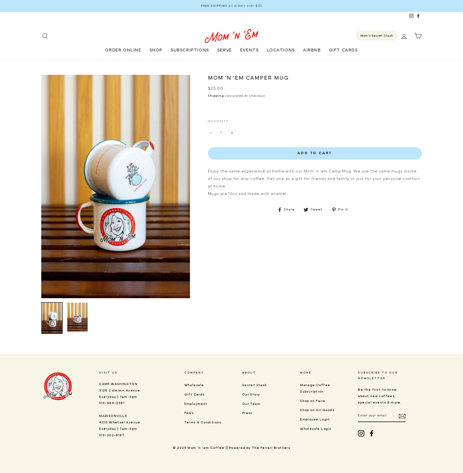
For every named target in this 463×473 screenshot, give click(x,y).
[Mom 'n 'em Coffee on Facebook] (371, 433)
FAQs (189, 413)
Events (249, 50)
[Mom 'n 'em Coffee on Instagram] (361, 433)
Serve (224, 50)
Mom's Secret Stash (376, 35)
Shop (156, 50)
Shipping (216, 95)
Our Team (251, 403)
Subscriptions (190, 50)
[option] (231, 6)
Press (247, 413)
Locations (281, 50)
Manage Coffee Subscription (315, 388)
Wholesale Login (315, 428)
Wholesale (194, 385)
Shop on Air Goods (317, 410)
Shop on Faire (312, 400)
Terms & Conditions (202, 422)
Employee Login (315, 419)
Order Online (123, 50)
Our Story (251, 394)
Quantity (218, 121)
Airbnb (312, 50)
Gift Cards (343, 50)
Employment (196, 403)
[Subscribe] (402, 416)
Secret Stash (254, 385)
